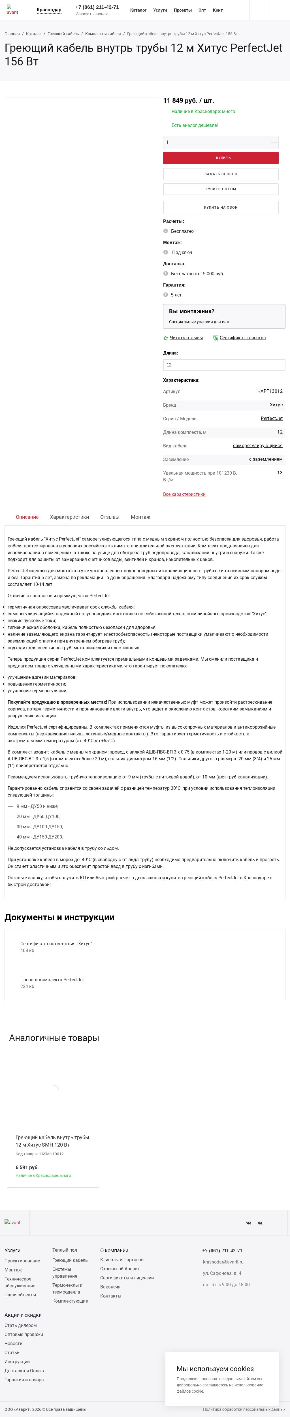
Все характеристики (184, 494)
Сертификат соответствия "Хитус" (56, 943)
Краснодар (49, 9)
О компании (114, 1250)
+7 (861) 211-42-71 (97, 7)
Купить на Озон (220, 208)
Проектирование (22, 1261)
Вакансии (110, 1287)
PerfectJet (272, 418)
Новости (13, 1343)
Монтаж (13, 1270)
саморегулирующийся (258, 445)
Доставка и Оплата (25, 1370)
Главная (12, 33)
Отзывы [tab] (110, 517)
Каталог (138, 10)
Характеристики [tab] (69, 517)
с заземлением (266, 459)
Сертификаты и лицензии (127, 1278)
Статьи (12, 1352)
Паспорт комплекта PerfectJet (52, 979)
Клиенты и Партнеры (122, 1259)
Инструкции (17, 1361)
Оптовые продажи (24, 1334)
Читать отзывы (186, 337)
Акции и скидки (23, 1315)
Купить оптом (221, 189)
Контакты (223, 10)
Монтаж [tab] (140, 517)
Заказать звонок (92, 14)
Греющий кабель (63, 33)
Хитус (276, 404)
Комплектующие (70, 1301)
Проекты (183, 10)
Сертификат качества (243, 337)
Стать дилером (21, 1325)
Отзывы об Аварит (120, 1268)
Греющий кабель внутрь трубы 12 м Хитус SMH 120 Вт (52, 1141)
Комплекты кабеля (103, 33)
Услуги (160, 10)
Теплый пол (64, 1250)
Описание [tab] (27, 517)
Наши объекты (20, 1295)
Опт (202, 10)
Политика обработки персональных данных (244, 1409)
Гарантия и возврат (25, 1379)
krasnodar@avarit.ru (223, 1262)
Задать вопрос (220, 174)
